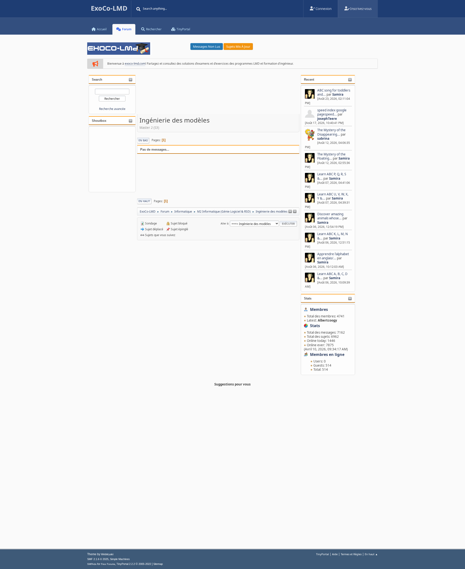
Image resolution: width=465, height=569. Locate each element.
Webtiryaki (107, 554)
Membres (319, 309)
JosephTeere (327, 118)
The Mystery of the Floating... (331, 156)
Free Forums (108, 564)
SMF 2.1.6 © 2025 (97, 559)
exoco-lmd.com (135, 64)
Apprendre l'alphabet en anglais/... (333, 256)
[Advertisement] (218, 95)
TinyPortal (322, 554)
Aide (335, 554)
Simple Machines (120, 559)
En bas (143, 140)
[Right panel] (295, 211)
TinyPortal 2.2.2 (125, 563)
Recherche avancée (112, 109)
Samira (337, 94)
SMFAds (91, 564)
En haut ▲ (371, 554)
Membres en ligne (327, 354)
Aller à (224, 223)
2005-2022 (145, 563)
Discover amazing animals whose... (330, 216)
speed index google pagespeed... (332, 112)
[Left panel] (290, 211)
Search (97, 79)
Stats (307, 298)
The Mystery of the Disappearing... (331, 132)
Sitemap (158, 563)
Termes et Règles (351, 554)
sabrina (323, 138)
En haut (144, 201)
